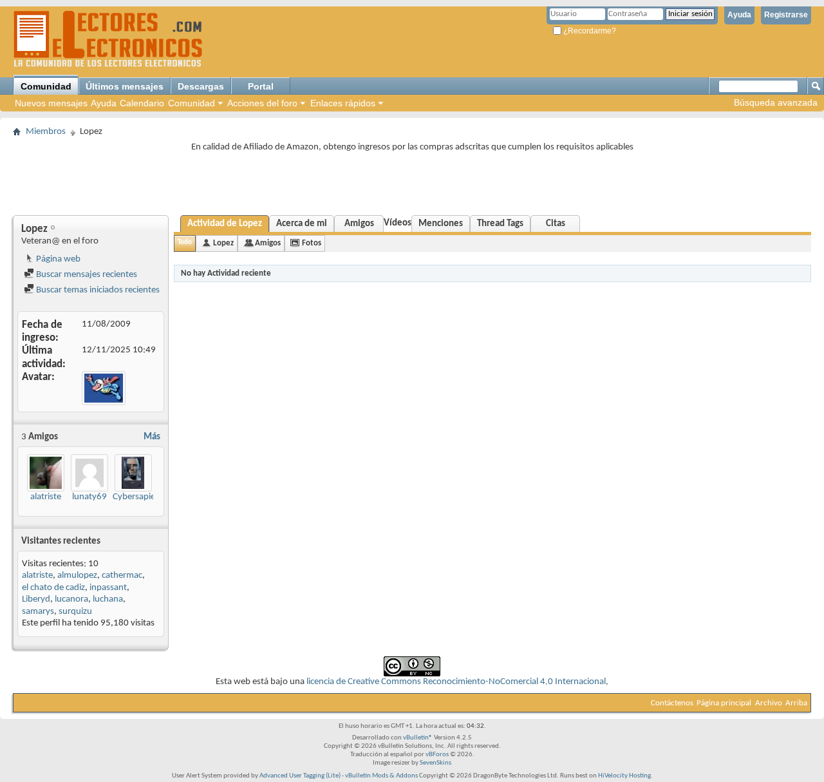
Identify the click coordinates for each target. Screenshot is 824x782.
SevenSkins (435, 763)
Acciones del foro (262, 103)
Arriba (796, 703)
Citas (555, 224)
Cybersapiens (138, 497)
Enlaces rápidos (342, 103)
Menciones (440, 224)
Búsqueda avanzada (776, 102)
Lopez (223, 243)
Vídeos (397, 223)
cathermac (122, 575)
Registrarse (786, 14)
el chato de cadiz (53, 588)
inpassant (108, 588)
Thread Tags (500, 224)
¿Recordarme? (588, 30)
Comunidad (46, 86)
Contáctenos (672, 703)
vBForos (437, 754)
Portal (261, 86)
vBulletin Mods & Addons (381, 775)
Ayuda (739, 14)
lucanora (71, 599)
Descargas (201, 86)
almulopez (77, 575)
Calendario (142, 103)
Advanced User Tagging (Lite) (300, 775)
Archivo (768, 703)
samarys (38, 611)
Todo (185, 242)
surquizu (75, 611)
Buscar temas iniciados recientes (97, 290)
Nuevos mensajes (51, 103)
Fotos (311, 243)
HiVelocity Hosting (624, 775)
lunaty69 (89, 497)
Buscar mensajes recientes (85, 275)
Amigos (359, 224)
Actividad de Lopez (224, 224)
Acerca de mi (301, 224)
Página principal (724, 703)
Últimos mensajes (125, 86)
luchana (108, 599)
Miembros (46, 132)
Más (152, 437)
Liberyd (36, 599)
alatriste (45, 497)
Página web (57, 259)
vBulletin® (418, 737)
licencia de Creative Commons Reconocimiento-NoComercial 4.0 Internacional (456, 682)
